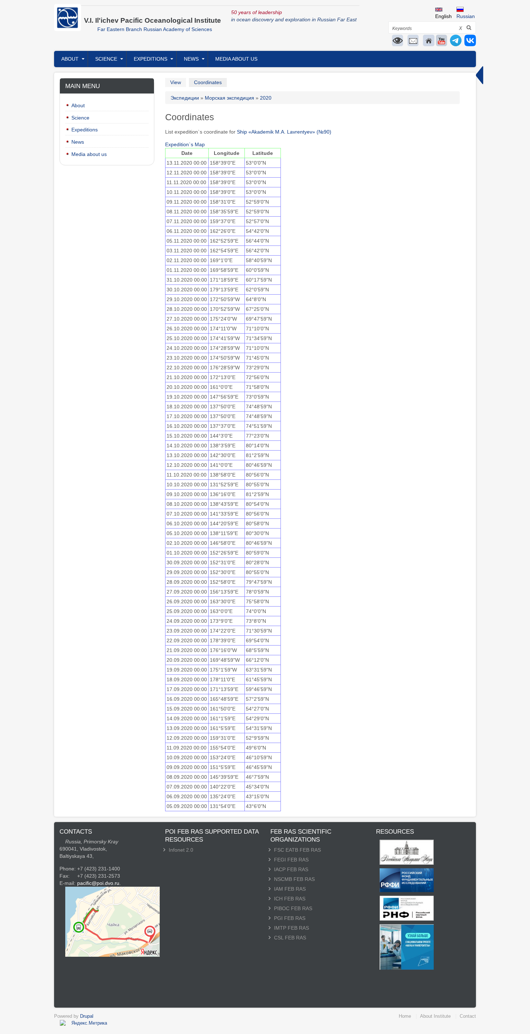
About (70, 59)
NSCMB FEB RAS (294, 879)
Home (405, 1016)
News (191, 59)
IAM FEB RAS (290, 889)
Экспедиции (185, 98)
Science (106, 59)
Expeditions (150, 59)
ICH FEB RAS (289, 899)
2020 (265, 98)
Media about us (236, 59)
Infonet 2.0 (181, 850)
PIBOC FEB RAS (293, 908)
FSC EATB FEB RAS (297, 850)
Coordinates (208, 82)
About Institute (435, 1016)
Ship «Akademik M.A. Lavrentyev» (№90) (284, 132)
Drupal (86, 1016)
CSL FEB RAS (290, 937)
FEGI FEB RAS (291, 860)
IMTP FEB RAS (291, 928)
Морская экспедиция (229, 98)
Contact (468, 1016)
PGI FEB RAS (289, 918)
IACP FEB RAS (291, 869)
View (175, 82)
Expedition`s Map (185, 144)
